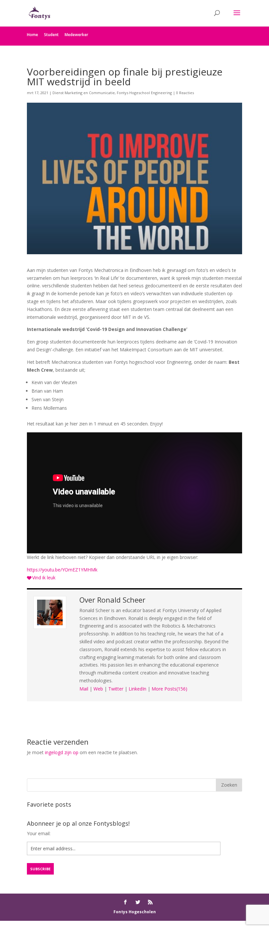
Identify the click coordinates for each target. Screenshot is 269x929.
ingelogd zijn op (61, 752)
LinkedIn (137, 689)
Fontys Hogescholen (135, 912)
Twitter (115, 689)
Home (32, 34)
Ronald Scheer (121, 600)
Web (98, 689)
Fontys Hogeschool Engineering (144, 92)
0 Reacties (185, 92)
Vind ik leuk (43, 577)
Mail (83, 689)
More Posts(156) (169, 689)
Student (51, 34)
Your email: (39, 833)
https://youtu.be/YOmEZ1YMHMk (62, 570)
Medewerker (76, 34)
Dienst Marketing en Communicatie (83, 92)
